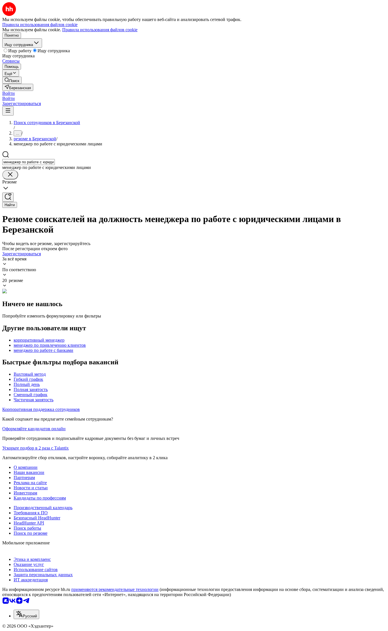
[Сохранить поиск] (8, 197)
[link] (12, 80)
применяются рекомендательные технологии (114, 589)
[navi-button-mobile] (8, 111)
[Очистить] (10, 174)
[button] (8, 93)
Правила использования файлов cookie (99, 29)
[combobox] (28, 162)
